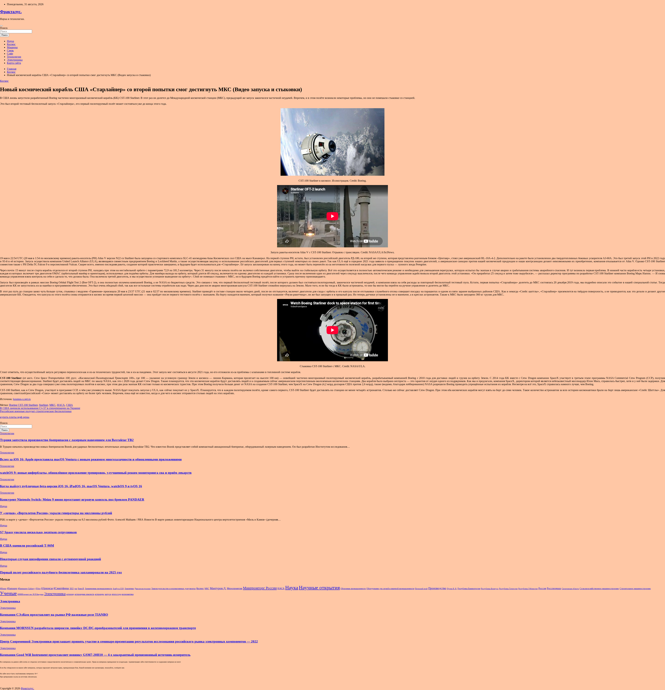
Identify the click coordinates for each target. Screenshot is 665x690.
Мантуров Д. (218, 588)
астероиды (99, 594)
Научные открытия (319, 587)
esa (75, 588)
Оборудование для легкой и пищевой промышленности (390, 588)
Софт (10, 53)
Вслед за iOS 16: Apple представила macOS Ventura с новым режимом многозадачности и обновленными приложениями (91, 459)
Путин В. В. (452, 589)
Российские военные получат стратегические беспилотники (36, 411)
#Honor (3, 588)
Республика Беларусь (489, 589)
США (69, 405)
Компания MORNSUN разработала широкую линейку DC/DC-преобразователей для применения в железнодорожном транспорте (98, 628)
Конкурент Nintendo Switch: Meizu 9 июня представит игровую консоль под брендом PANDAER (72, 499)
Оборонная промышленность (353, 588)
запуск (108, 594)
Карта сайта (14, 62)
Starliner (43, 405)
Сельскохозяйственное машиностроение (599, 588)
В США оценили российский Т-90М (27, 545)
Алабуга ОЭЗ (118, 589)
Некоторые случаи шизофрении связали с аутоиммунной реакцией (50, 559)
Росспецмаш (554, 588)
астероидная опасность (84, 594)
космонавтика (128, 594)
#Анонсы (47, 588)
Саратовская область (570, 589)
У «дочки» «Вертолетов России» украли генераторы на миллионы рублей (56, 513)
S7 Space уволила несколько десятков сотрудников (38, 532)
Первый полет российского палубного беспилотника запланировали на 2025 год (61, 572)
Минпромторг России (260, 588)
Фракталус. (11, 11)
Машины (12, 47)
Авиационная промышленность (98, 588)
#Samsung (12, 588)
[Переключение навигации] (1, 25)
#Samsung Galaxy (26, 588)
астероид (70, 594)
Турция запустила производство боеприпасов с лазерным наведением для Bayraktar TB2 (67, 440)
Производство (437, 588)
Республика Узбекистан (528, 589)
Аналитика (129, 588)
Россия (542, 588)
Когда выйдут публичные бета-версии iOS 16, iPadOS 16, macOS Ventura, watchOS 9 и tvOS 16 (71, 486)
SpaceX (81, 588)
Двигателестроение (143, 589)
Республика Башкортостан (469, 588)
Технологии (14, 56)
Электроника (15, 59)
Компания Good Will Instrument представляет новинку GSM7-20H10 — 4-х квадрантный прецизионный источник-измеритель (95, 655)
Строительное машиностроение (635, 588)
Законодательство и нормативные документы (173, 588)
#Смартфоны (61, 588)
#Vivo (38, 588)
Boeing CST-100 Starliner (23, 405)
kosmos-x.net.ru (22, 399)
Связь (10, 50)
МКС (52, 405)
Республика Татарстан (508, 589)
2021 (72, 588)
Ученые (8, 593)
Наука (10, 41)
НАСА (61, 405)
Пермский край (421, 589)
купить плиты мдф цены (14, 417)
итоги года (116, 594)
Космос (11, 44)
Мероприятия (234, 588)
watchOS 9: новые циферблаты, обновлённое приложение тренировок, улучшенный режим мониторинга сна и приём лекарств (96, 472)
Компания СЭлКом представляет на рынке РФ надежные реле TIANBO (54, 614)
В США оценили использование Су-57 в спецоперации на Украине (40, 408)
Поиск (4, 27)
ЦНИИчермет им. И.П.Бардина (30, 594)
